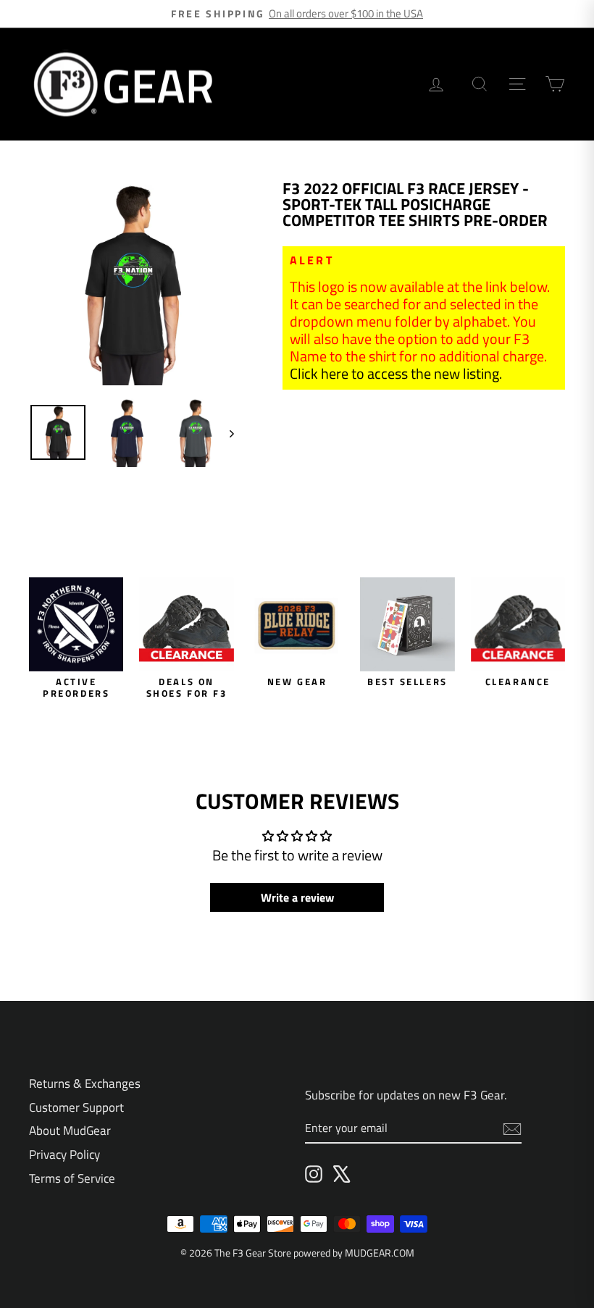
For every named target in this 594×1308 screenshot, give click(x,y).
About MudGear (70, 1130)
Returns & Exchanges (85, 1083)
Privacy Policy (64, 1154)
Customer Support (76, 1107)
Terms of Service (72, 1178)
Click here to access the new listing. (396, 373)
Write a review (297, 897)
